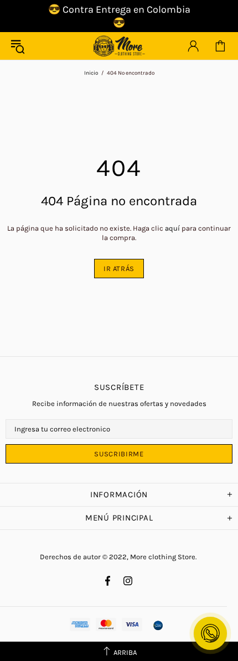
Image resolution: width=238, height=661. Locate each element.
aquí (172, 228)
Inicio (91, 73)
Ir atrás (119, 268)
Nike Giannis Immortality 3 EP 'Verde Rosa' (104, 654)
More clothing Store (119, 46)
